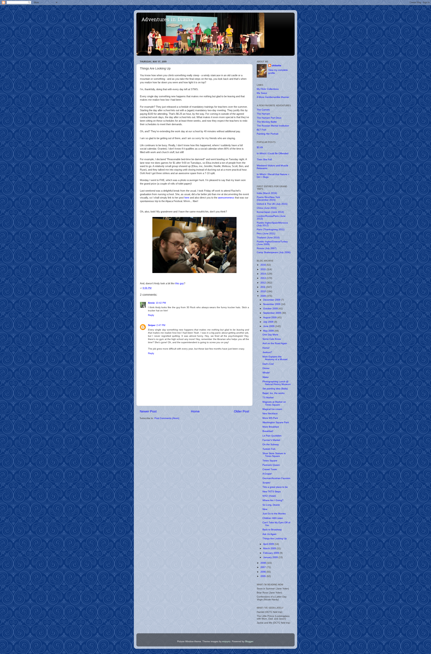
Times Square (269, 460)
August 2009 (270, 317)
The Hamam (263, 114)
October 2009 (270, 308)
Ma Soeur (262, 93)
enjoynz (226, 641)
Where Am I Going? (272, 500)
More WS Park (270, 418)
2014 (263, 273)
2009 (263, 296)
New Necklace (270, 413)
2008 (263, 563)
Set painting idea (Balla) (275, 388)
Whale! (266, 372)
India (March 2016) (267, 193)
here (186, 197)
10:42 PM (161, 303)
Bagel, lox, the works (273, 393)
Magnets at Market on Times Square (274, 403)
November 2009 (272, 304)
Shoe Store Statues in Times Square (274, 454)
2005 (263, 576)
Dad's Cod (268, 364)
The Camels (263, 109)
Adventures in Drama (167, 20)
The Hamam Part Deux (269, 118)
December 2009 (272, 300)
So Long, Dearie (271, 505)
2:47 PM (160, 325)
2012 (263, 282)
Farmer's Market (271, 440)
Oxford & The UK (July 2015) (272, 204)
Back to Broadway (272, 529)
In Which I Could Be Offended (272, 153)
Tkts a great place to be (275, 487)
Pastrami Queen (271, 465)
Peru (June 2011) (266, 233)
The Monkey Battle (267, 122)
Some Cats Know (271, 339)
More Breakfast (270, 427)
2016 (263, 265)
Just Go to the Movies (274, 513)
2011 (263, 287)
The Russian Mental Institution (273, 125)
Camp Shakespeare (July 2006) (274, 252)
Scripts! (266, 482)
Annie (151, 303)
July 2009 (268, 322)
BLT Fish (261, 130)
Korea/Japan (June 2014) (270, 212)
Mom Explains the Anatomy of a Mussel (274, 358)
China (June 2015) (267, 208)
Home (195, 411)
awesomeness (226, 197)
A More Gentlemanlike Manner (273, 97)
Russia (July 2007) (267, 248)
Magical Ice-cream (272, 409)
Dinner (266, 368)
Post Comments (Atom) (166, 418)
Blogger (249, 641)
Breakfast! (267, 431)
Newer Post (148, 411)
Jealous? (267, 352)
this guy (179, 283)
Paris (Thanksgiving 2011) (271, 229)
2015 (263, 269)
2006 (263, 572)
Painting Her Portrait (267, 134)
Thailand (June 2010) (268, 237)
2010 (263, 291)
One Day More (270, 334)
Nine (264, 509)
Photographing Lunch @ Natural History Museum (276, 383)
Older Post (241, 411)
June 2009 (269, 326)
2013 (263, 278)
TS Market (268, 397)
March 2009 (270, 548)
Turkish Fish (268, 449)
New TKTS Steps (271, 491)
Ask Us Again (269, 534)
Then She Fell (264, 159)
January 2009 (270, 557)
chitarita (276, 65)
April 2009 (269, 544)
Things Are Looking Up (274, 538)
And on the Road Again (274, 343)
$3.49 (260, 147)
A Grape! (267, 474)
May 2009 (268, 331)
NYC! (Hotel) (269, 496)
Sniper (151, 325)
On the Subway (270, 444)
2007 (263, 567)
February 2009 (271, 553)
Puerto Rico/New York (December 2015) (268, 198)
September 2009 (272, 313)
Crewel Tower (269, 469)
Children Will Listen (272, 518)
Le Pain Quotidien (271, 435)
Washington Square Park (275, 422)
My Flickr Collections (268, 89)
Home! (266, 348)
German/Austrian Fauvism (276, 478)
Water (265, 377)
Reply (151, 315)
